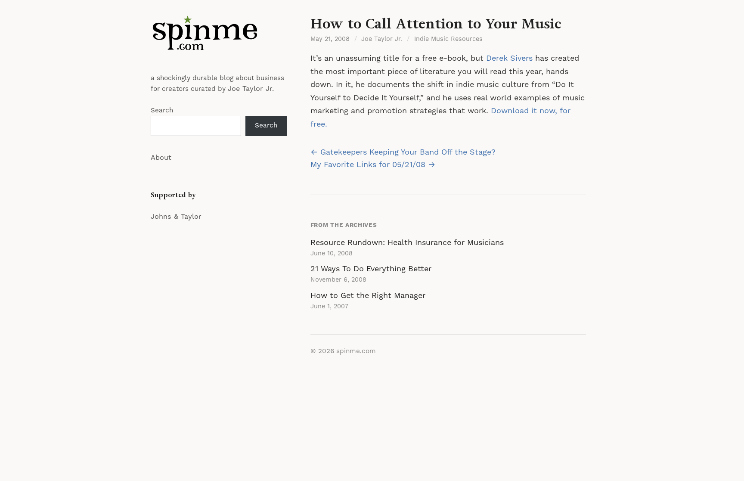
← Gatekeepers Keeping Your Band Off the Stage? (403, 152)
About (161, 157)
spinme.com (356, 351)
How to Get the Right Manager (367, 296)
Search (162, 110)
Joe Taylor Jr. (251, 88)
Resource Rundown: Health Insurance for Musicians (407, 243)
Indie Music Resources (448, 39)
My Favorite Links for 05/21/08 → (372, 165)
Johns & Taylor (176, 216)
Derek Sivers (509, 58)
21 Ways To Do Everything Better (370, 269)
